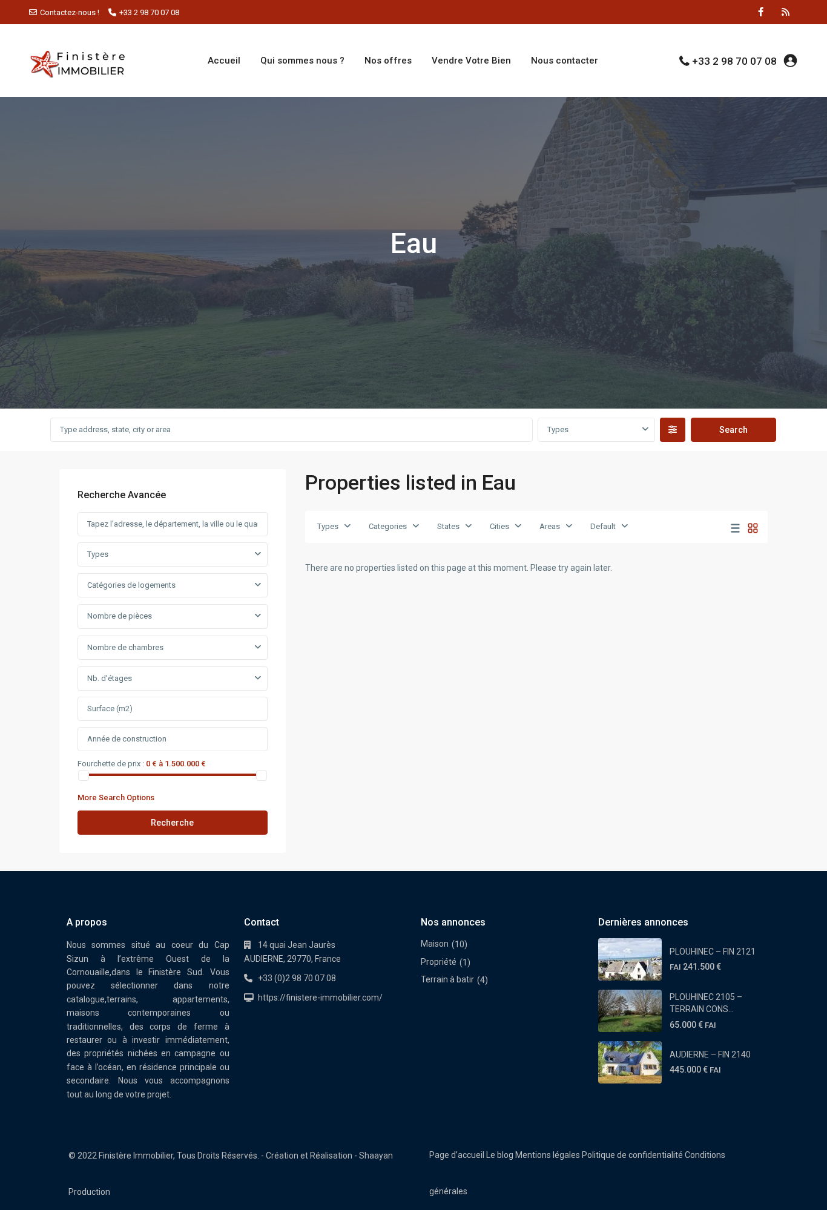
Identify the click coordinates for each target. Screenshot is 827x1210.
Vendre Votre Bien (471, 60)
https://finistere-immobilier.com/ (320, 997)
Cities (499, 526)
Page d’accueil (456, 1155)
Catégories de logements (131, 585)
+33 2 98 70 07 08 (149, 12)
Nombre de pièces (119, 615)
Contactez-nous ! (69, 12)
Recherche (172, 822)
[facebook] (760, 12)
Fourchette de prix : (110, 763)
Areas (549, 526)
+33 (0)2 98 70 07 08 (297, 978)
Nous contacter (564, 60)
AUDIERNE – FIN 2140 (710, 1054)
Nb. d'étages (109, 678)
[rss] (785, 12)
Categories (388, 526)
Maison (435, 944)
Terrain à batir (447, 979)
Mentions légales (547, 1155)
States (448, 526)
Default (603, 526)
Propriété (438, 962)
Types (557, 429)
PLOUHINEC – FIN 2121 (713, 951)
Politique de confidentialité (632, 1155)
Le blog (499, 1155)
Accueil (224, 60)
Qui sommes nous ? (302, 60)
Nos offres (388, 60)
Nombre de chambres (125, 647)
